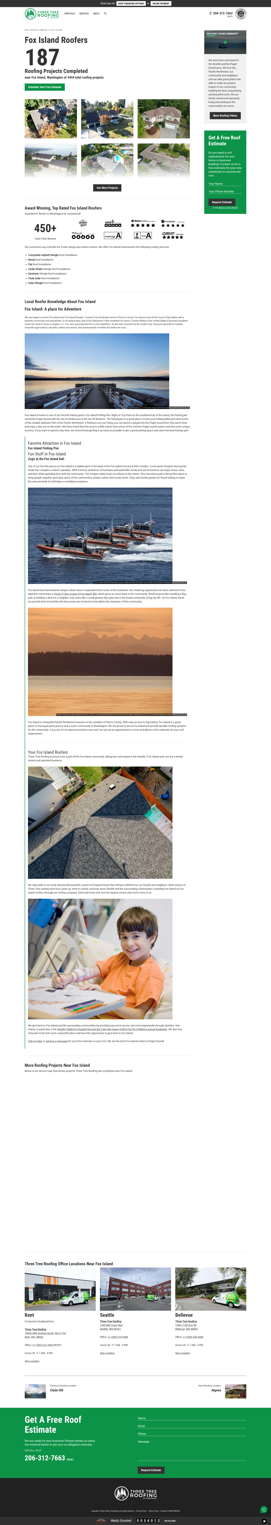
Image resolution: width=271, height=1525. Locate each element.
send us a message (56, 1041)
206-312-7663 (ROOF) (228, 208)
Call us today (35, 1041)
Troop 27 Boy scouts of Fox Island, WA (75, 593)
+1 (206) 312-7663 (42, 1345)
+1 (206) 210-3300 (118, 1337)
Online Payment (161, 3)
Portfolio (69, 13)
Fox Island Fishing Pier (43, 448)
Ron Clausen (159, 714)
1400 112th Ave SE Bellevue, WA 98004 (186, 1325)
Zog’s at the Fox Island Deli (46, 459)
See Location (32, 1361)
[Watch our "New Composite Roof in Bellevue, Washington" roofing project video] (107, 118)
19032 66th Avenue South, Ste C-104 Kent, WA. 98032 (45, 1333)
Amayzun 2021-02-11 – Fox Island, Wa (141, 407)
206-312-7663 (222, 14)
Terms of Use (153, 1511)
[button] (105, 13)
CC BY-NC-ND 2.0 (183, 407)
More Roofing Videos (225, 115)
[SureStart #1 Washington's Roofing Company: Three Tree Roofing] (240, 13)
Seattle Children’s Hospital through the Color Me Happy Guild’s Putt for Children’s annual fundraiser (112, 1029)
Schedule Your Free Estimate (44, 87)
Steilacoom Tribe (100, 320)
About (96, 13)
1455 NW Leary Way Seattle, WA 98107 (111, 1325)
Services (84, 13)
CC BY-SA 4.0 (182, 714)
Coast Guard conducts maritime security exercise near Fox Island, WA (120, 582)
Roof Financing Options (131, 3)
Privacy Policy (141, 1511)
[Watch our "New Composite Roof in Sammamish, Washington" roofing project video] (51, 118)
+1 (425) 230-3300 (193, 1337)
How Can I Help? (170, 1521)
